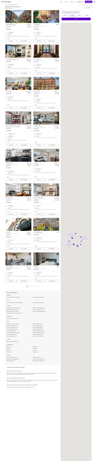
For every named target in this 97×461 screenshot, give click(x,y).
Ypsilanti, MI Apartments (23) (12, 334)
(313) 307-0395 (36, 93)
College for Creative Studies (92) (12, 359)
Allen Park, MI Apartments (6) (38, 336)
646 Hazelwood (37, 91)
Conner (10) (35, 350)
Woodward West (9, 163)
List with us (79, 1)
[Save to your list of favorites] (30, 12)
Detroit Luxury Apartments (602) (38, 309)
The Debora (36, 266)
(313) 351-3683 (8, 26)
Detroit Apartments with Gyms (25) (13, 309)
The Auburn (36, 163)
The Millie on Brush (37, 125)
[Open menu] (94, 2)
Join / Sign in (88, 1)
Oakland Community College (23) (39, 359)
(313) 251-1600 (8, 93)
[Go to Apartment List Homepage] (6, 2)
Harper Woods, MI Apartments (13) (39, 332)
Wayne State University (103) (12, 357)
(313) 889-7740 (36, 200)
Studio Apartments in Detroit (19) (38, 297)
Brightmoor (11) (35, 346)
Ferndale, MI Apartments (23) (12, 329)
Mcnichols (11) (9, 352)
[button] (77, 246)
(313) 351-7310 (8, 200)
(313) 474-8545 (36, 26)
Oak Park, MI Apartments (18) (38, 334)
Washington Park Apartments (14, 125)
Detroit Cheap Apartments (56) (38, 302)
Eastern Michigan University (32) (38, 360)
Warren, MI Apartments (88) (38, 327)
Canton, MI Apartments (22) (12, 336)
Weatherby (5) (35, 352)
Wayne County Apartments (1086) (13, 341)
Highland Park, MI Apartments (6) (13, 323)
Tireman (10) (35, 348)
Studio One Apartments (38, 197)
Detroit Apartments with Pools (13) (13, 311)
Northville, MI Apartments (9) (38, 329)
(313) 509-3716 (8, 269)
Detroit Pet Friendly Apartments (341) (39, 311)
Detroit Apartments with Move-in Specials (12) (15, 302)
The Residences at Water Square (12, 59)
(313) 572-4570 (36, 165)
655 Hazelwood (9, 197)
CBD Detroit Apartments (10, 24)
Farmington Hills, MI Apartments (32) (13, 332)
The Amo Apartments (38, 232)
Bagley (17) (9, 350)
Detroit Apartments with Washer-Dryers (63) (14, 313)
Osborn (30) (9, 348)
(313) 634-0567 (8, 234)
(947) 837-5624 (36, 269)
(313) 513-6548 (36, 61)
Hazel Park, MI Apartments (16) (12, 327)
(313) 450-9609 (36, 128)
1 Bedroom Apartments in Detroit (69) (13, 297)
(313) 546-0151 (8, 165)
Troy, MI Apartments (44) (11, 330)
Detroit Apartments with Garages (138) (13, 307)
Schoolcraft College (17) (11, 360)
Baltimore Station (9, 266)
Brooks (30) (9, 346)
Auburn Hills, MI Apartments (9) (38, 330)
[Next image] (30, 16)
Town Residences (37, 59)
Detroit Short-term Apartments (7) (13, 318)
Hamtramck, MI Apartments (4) (12, 325)
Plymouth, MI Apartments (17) (38, 325)
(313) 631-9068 (8, 128)
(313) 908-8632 (8, 61)
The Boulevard (37, 24)
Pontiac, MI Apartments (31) (38, 323)
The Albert (8, 232)
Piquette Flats (8, 91)
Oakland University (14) (37, 357)
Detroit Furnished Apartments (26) (39, 307)
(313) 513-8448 (36, 234)
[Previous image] (6, 16)
